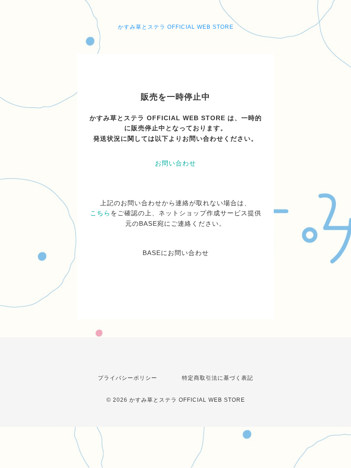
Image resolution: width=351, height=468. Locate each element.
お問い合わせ (175, 163)
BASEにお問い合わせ (176, 252)
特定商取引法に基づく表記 (217, 378)
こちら (100, 213)
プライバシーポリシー (127, 378)
